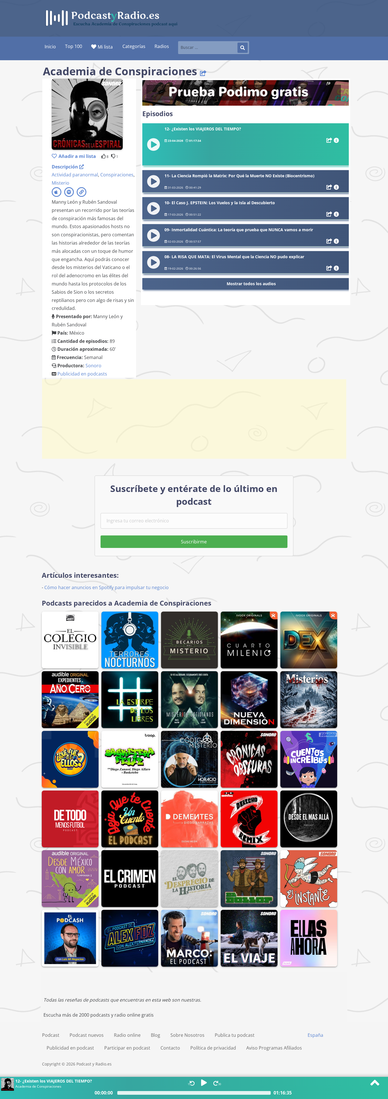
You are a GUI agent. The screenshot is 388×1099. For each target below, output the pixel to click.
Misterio (60, 183)
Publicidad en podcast (70, 1048)
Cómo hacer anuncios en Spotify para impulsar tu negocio (106, 587)
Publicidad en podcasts (82, 374)
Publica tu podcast (235, 1035)
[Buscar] (242, 48)
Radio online (127, 1035)
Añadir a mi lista (77, 156)
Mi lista (105, 47)
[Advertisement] (194, 419)
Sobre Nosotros (187, 1035)
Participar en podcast (127, 1048)
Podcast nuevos (87, 1035)
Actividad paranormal (75, 175)
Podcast (50, 1035)
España (315, 1035)
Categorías (133, 46)
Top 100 (73, 46)
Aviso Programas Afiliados (274, 1048)
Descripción (65, 167)
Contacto (170, 1048)
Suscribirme (194, 542)
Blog (155, 1035)
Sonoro (93, 365)
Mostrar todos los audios (251, 283)
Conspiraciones (116, 175)
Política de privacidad (213, 1048)
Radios (162, 46)
